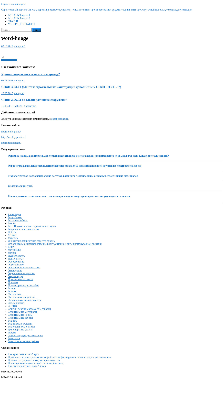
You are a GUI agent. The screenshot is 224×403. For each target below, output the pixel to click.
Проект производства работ (23, 285)
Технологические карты (21, 326)
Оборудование (16, 261)
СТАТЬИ (13, 21)
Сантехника (14, 294)
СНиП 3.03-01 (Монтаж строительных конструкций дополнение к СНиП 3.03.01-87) (61, 87)
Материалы (14, 249)
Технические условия (20, 323)
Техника (12, 320)
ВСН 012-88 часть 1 (19, 15)
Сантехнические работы (21, 297)
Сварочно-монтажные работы (24, 300)
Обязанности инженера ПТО (24, 267)
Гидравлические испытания (23, 229)
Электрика (14, 338)
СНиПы (12, 306)
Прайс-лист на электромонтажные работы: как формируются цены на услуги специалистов (59, 357)
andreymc (19, 46)
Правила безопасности (20, 279)
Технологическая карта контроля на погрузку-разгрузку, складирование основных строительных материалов (73, 175)
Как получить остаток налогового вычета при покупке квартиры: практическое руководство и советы (69, 196)
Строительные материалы (22, 311)
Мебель (12, 252)
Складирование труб (20, 186)
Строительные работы (20, 317)
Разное (11, 288)
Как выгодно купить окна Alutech (27, 366)
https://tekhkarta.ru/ (11, 142)
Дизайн (12, 235)
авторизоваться (59, 118)
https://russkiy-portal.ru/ (13, 137)
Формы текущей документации (25, 335)
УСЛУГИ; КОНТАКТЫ (21, 24)
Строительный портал (13, 4)
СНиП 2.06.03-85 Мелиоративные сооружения (34, 99)
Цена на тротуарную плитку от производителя (34, 360)
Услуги (12, 332)
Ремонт (12, 291)
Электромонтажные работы (23, 341)
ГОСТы (12, 232)
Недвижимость (16, 255)
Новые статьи (15, 258)
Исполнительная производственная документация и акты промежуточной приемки (55, 243)
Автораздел (14, 214)
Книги (11, 246)
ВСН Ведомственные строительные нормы (32, 226)
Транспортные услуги (20, 329)
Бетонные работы (18, 220)
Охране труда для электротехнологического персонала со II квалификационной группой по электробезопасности (74, 165)
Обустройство (16, 264)
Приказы (13, 282)
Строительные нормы (20, 314)
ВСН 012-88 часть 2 (19, 18)
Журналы (13, 238)
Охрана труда (15, 276)
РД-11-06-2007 (9, 60)
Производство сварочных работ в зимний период (35, 363)
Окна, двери (15, 270)
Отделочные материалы (21, 273)
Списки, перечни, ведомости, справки (29, 308)
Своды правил (16, 303)
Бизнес (12, 223)
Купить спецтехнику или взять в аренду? (30, 74)
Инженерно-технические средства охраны (31, 241)
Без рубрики (15, 217)
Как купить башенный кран (23, 354)
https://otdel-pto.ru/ (11, 131)
